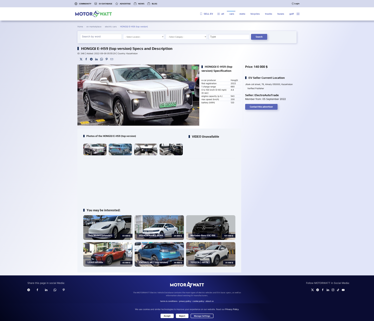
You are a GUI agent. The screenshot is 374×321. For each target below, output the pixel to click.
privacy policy (185, 301)
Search (259, 37)
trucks (268, 13)
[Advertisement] (159, 181)
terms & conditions (169, 301)
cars (232, 13)
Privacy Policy (232, 309)
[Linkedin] (46, 289)
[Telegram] (91, 59)
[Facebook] (86, 59)
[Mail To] (111, 59)
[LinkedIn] (96, 59)
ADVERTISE (125, 3)
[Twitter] (81, 59)
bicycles (255, 13)
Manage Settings (202, 316)
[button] (298, 13)
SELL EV (208, 13)
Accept (167, 316)
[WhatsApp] (101, 59)
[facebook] (37, 289)
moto (242, 13)
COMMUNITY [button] (85, 3)
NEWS (141, 3)
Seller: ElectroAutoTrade (262, 95)
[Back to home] (93, 13)
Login (296, 3)
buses (280, 13)
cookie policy (198, 301)
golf (291, 13)
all (222, 13)
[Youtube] (343, 289)
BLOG (154, 3)
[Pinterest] (106, 59)
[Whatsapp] (54, 289)
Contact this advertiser (261, 106)
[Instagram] (332, 289)
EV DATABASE (105, 3)
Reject (182, 316)
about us (210, 301)
